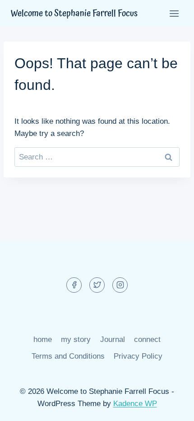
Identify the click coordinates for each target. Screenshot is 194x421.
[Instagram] (120, 285)
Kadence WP (135, 403)
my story (76, 339)
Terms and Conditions (68, 356)
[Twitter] (97, 285)
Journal (112, 339)
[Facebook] (74, 285)
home (42, 339)
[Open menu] (174, 13)
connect (147, 339)
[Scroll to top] (171, 407)
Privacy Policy (138, 356)
